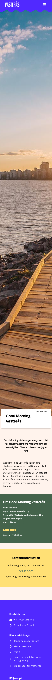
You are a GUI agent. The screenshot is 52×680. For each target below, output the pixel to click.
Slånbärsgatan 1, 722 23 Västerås (26, 565)
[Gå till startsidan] (12, 4)
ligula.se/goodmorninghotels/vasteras (26, 576)
